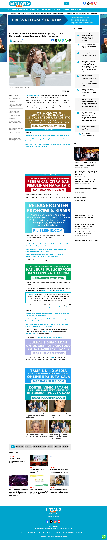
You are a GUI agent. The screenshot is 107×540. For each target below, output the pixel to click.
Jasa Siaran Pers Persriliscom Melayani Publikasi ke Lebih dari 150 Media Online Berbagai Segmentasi (76, 13)
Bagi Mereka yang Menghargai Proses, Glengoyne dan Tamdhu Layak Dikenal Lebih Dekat (86, 172)
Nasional (38, 10)
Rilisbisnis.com (32, 294)
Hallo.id (51, 357)
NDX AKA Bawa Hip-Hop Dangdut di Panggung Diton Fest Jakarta (85, 225)
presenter (50, 446)
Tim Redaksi (41, 532)
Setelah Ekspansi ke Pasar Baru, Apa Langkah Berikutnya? (88, 128)
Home (9, 10)
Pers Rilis (73, 10)
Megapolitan (58, 10)
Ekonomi (50, 10)
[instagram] (92, 4)
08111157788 (60, 337)
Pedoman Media (60, 532)
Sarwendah (65, 446)
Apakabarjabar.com (65, 307)
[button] (63, 91)
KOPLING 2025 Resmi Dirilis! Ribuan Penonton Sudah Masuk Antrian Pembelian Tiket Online (85, 217)
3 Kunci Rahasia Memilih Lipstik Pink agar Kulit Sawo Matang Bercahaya (85, 180)
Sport (79, 10)
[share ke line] (66, 41)
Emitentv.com (60, 290)
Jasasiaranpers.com (31, 333)
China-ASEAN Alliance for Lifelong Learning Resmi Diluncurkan (88, 135)
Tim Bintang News (17, 40)
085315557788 (41, 337)
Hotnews (32, 10)
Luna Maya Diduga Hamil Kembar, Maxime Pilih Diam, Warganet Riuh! (47, 135)
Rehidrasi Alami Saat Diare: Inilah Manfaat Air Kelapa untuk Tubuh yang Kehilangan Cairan (86, 188)
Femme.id (61, 528)
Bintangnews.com (39, 528)
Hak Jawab (71, 532)
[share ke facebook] (53, 41)
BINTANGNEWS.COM (32, 95)
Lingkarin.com (51, 307)
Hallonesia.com (48, 528)
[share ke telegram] (63, 41)
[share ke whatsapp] (60, 41)
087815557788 (50, 337)
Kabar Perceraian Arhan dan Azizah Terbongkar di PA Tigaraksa (85, 232)
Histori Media (31, 532)
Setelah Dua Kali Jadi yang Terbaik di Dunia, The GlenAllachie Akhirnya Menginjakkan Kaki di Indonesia (88, 37)
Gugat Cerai (28, 446)
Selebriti (15, 10)
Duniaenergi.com (47, 290)
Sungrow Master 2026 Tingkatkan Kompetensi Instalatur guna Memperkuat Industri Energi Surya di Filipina (89, 92)
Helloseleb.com (68, 528)
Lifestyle (66, 10)
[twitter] (88, 4)
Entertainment (23, 10)
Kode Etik (50, 532)
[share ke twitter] (56, 41)
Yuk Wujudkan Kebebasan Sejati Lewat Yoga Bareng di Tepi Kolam (89, 46)
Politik (44, 10)
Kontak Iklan (80, 532)
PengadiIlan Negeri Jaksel (39, 446)
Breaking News (19, 446)
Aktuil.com (55, 528)
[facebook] (84, 4)
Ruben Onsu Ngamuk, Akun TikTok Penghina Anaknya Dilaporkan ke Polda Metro (86, 240)
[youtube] (96, 4)
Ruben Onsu (58, 446)
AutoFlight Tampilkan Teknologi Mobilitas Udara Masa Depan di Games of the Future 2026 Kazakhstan (89, 54)
